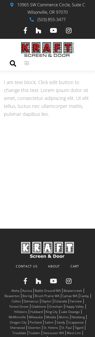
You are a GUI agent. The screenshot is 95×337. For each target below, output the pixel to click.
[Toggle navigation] (26, 63)
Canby (84, 296)
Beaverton (12, 296)
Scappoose (76, 322)
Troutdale (19, 333)
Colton (16, 301)
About (54, 266)
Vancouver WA (53, 333)
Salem (49, 322)
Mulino (64, 317)
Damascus (31, 301)
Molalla (51, 317)
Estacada (60, 301)
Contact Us (26, 266)
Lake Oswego (70, 312)
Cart (74, 266)
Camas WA (69, 296)
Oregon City (18, 322)
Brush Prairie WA (47, 296)
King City (52, 312)
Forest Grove (19, 306)
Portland (36, 322)
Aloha (15, 290)
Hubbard (36, 312)
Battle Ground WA (48, 290)
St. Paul (66, 327)
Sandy (60, 322)
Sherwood (17, 327)
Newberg (78, 317)
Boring (27, 296)
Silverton (34, 327)
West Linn (74, 333)
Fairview (76, 301)
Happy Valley (74, 306)
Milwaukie (36, 317)
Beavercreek (73, 290)
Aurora (27, 290)
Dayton (46, 301)
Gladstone (38, 306)
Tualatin (34, 333)
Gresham (56, 306)
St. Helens (51, 327)
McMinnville (17, 317)
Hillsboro (20, 312)
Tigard (79, 327)
